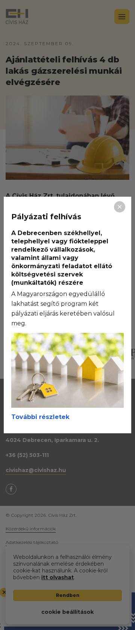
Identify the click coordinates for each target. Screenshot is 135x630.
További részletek (40, 417)
